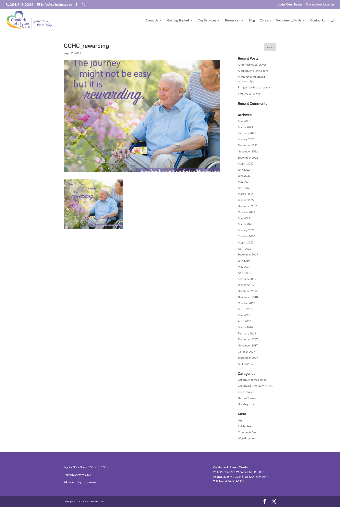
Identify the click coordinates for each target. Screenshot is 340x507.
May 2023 (244, 121)
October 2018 (246, 303)
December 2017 (248, 339)
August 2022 (245, 163)
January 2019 (246, 284)
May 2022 (244, 181)
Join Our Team (290, 4)
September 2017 (248, 357)
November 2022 (248, 151)
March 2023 (245, 127)
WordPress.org (247, 438)
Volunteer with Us (288, 20)
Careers (265, 20)
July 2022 (244, 169)
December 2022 (248, 145)
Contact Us (318, 20)
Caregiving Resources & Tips (255, 385)
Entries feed (245, 426)
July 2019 (244, 260)
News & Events (247, 398)
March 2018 (245, 327)
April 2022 (244, 187)
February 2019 (247, 278)
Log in (241, 420)
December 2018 (248, 290)
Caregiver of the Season (252, 379)
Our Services (207, 20)
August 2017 (245, 363)
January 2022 (246, 200)
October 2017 (246, 351)
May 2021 (244, 218)
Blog (252, 20)
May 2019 (244, 266)
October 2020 (246, 236)
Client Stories (246, 392)
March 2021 (245, 224)
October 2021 (246, 212)
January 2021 (246, 230)
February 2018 (247, 333)
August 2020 (245, 242)
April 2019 (244, 272)
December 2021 (248, 206)
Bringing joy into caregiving (254, 87)
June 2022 (244, 175)
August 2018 (245, 309)
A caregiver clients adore (253, 70)
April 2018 (244, 321)
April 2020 (244, 248)
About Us (151, 20)
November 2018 (248, 297)
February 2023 (247, 133)
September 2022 (248, 157)
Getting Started (178, 20)
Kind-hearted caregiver (252, 64)
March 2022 (245, 193)
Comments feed (247, 432)
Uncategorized (247, 404)
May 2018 (244, 315)
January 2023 (246, 139)
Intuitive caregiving (249, 93)
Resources (232, 20)
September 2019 (248, 254)
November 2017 (248, 345)
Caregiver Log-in (320, 4)
